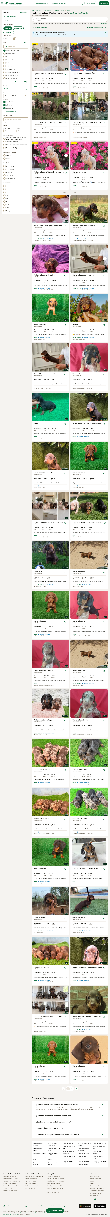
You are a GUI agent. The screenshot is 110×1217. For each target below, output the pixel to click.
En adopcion (18, 28)
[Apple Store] (100, 1206)
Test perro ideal (95, 1195)
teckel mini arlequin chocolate (39, 1154)
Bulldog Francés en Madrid (55, 1178)
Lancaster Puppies (62, 1206)
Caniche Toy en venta (10, 1190)
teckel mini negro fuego (98, 1157)
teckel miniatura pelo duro (39, 1159)
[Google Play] (85, 1206)
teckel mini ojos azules (53, 1163)
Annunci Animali (49, 1206)
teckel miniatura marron (98, 1152)
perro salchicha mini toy (99, 1147)
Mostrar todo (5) (11, 111)
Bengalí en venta (30, 1183)
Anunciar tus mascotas (97, 1188)
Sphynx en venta (30, 1181)
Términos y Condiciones (25, 1212)
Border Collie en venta (10, 1186)
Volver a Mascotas (10, 16)
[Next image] (66, 155)
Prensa (92, 1183)
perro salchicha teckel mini (52, 1144)
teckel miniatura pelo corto (69, 1157)
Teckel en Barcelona (53, 1176)
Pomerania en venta (9, 1183)
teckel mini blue (68, 1143)
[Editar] (26, 89)
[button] (50, 156)
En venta (8, 28)
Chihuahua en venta (9, 1176)
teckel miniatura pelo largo (54, 1149)
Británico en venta (31, 1178)
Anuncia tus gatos (95, 1193)
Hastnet (18, 1206)
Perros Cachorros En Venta (11, 1174)
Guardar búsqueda (41, 27)
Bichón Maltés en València (55, 1181)
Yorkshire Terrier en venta (11, 1181)
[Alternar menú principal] (1, 3)
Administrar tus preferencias (10, 1214)
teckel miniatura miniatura (53, 1154)
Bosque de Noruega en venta (34, 1176)
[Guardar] (65, 74)
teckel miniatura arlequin (38, 1163)
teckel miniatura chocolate (83, 1157)
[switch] (15, 38)
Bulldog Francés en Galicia (55, 1186)
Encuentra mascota (41, 3)
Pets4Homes (11, 1206)
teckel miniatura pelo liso (69, 1147)
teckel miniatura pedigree (68, 1162)
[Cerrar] (105, 32)
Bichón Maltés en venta (10, 1178)
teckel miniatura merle (53, 1159)
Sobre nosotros (94, 1176)
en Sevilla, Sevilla (79, 13)
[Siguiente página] (76, 1088)
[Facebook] (91, 1198)
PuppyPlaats (27, 1206)
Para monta (8, 32)
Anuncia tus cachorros (97, 1190)
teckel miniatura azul (99, 1143)
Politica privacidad (95, 1178)
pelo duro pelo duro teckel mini (69, 1152)
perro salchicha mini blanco (84, 1144)
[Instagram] (95, 1198)
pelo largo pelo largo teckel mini (99, 1162)
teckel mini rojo (83, 1164)
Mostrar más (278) (21, 82)
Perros (6, 20)
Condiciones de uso (96, 1186)
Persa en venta (30, 1188)
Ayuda (92, 1181)
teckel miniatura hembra (38, 1144)
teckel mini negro (83, 1161)
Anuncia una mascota (58, 3)
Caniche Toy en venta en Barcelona (55, 1189)
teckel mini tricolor (84, 1153)
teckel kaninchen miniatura (83, 1149)
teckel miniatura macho (38, 1149)
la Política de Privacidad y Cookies (41, 1212)
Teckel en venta (8, 1188)
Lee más (104, 23)
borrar (25, 42)
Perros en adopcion (53, 1192)
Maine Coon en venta (32, 1186)
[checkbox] (4, 50)
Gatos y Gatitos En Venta (33, 1174)
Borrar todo (23, 12)
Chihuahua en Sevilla (53, 1183)
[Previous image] (34, 155)
